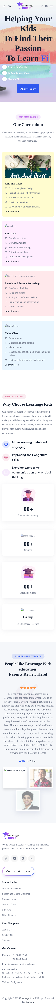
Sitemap (6, 940)
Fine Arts (10, 233)
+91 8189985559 (19, 955)
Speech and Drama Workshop (22, 283)
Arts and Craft (13, 183)
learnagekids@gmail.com (22, 964)
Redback (30, 1002)
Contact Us (7, 935)
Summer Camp (9, 899)
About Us (6, 929)
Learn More (11, 211)
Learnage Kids (27, 998)
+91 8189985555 (19, 959)
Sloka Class (11, 333)
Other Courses (9, 915)
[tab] (15, 777)
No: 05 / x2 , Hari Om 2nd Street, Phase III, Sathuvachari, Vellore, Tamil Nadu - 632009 (23, 975)
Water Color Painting (12, 888)
